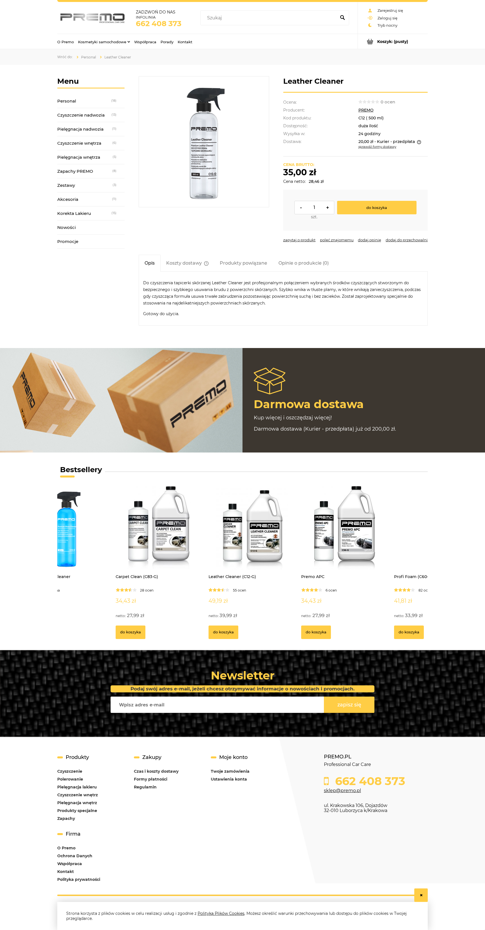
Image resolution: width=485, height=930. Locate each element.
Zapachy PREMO (75, 171)
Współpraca (69, 863)
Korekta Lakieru (74, 213)
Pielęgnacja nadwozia (80, 129)
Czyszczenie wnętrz (77, 794)
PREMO (366, 110)
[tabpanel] (283, 298)
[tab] (150, 263)
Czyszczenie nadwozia (81, 115)
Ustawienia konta (229, 779)
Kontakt (65, 871)
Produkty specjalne (77, 810)
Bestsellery (81, 469)
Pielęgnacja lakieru (77, 787)
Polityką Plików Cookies (221, 913)
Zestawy (66, 185)
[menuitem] (65, 41)
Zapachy (66, 818)
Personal (66, 101)
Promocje (67, 241)
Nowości (66, 227)
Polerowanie (70, 779)
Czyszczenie (69, 771)
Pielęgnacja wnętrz (77, 802)
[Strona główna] (92, 18)
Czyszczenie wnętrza (79, 143)
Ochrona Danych (74, 855)
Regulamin (145, 787)
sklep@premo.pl (342, 790)
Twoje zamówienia (230, 771)
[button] (299, 240)
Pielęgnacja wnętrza (78, 157)
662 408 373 (158, 23)
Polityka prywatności (78, 879)
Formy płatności (150, 779)
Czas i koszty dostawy (156, 771)
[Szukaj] (342, 18)
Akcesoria (67, 199)
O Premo (66, 848)
